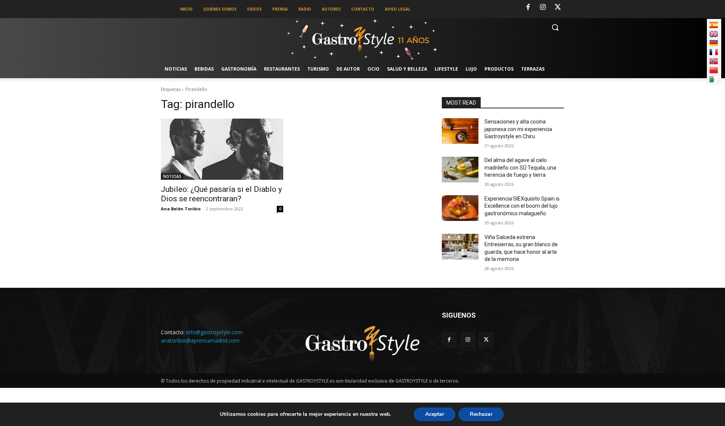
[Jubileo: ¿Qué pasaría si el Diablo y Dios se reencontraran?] (222, 149)
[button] (555, 27)
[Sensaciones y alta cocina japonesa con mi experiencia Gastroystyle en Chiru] (460, 131)
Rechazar (481, 414)
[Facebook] (527, 7)
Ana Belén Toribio (181, 208)
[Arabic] (714, 79)
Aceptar (434, 414)
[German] (714, 43)
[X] (557, 7)
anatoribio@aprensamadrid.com (200, 340)
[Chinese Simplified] (714, 70)
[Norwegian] (714, 61)
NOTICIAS (172, 176)
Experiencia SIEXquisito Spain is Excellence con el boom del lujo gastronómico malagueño (522, 206)
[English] (714, 34)
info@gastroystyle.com (214, 332)
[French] (714, 52)
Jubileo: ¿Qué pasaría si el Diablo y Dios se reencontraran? (221, 194)
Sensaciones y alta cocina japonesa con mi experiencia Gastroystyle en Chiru (518, 129)
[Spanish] (714, 25)
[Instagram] (543, 7)
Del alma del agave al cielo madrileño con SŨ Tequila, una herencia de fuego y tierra (520, 167)
